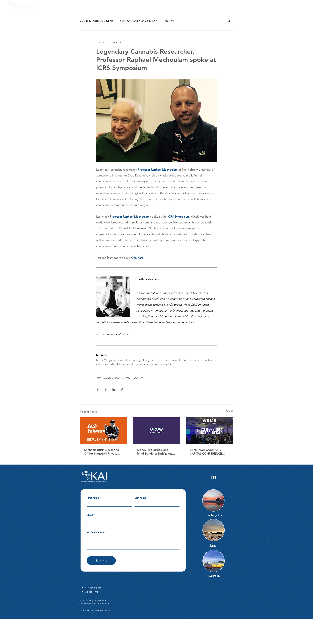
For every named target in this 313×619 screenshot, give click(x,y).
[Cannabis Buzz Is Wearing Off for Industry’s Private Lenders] (103, 430)
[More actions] (215, 42)
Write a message (96, 531)
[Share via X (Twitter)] (105, 389)
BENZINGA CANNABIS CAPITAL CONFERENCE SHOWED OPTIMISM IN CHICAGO (206, 451)
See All (229, 411)
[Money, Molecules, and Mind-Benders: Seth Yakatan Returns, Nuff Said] (156, 430)
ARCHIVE (169, 21)
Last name (140, 497)
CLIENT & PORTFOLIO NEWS (96, 21)
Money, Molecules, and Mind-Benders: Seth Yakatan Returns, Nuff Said (156, 451)
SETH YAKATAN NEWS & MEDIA (138, 21)
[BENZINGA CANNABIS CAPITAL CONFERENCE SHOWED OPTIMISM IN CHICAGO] (209, 430)
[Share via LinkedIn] (113, 389)
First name (94, 497)
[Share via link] (121, 389)
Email (91, 514)
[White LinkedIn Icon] (213, 476)
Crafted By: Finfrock (95, 610)
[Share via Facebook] (97, 389)
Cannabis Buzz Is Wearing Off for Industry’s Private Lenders (101, 451)
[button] (304, 7)
